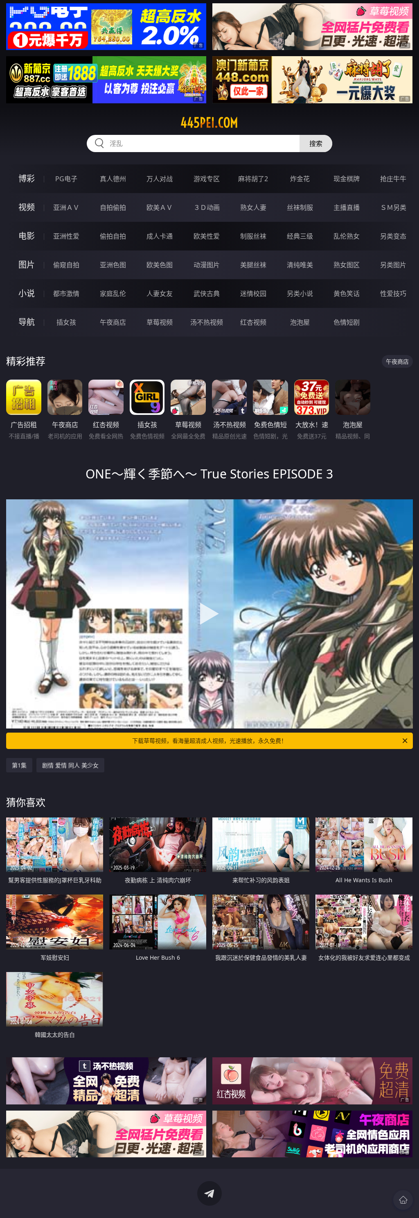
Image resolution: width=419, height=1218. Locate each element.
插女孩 (66, 322)
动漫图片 (207, 264)
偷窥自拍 (66, 264)
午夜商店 (113, 322)
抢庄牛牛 (393, 178)
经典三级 (300, 236)
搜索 (315, 143)
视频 (26, 207)
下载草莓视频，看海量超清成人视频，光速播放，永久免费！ (209, 740)
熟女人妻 (253, 207)
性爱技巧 (393, 293)
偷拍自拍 (113, 236)
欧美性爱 (207, 236)
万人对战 (159, 178)
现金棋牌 (346, 178)
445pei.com (209, 122)
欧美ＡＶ (159, 207)
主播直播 (346, 207)
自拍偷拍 (113, 207)
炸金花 (300, 178)
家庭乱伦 (113, 293)
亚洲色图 (113, 264)
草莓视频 (159, 322)
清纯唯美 (300, 264)
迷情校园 (253, 293)
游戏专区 (207, 178)
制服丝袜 (253, 236)
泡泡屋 (300, 322)
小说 (26, 293)
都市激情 (66, 293)
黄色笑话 (346, 293)
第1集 (19, 765)
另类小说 (300, 293)
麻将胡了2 (253, 178)
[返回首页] (403, 1200)
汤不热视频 (206, 322)
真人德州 (113, 178)
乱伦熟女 (346, 236)
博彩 (26, 178)
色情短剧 (346, 322)
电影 (26, 235)
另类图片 (393, 264)
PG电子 (66, 178)
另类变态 (393, 236)
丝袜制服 (300, 207)
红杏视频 (253, 322)
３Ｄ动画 (207, 207)
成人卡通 (159, 236)
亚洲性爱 (66, 236)
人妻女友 (159, 293)
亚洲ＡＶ (66, 207)
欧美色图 (159, 264)
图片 (26, 264)
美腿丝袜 (253, 264)
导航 (26, 322)
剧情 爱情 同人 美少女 (70, 765)
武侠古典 (207, 293)
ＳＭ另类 (393, 207)
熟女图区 (346, 264)
